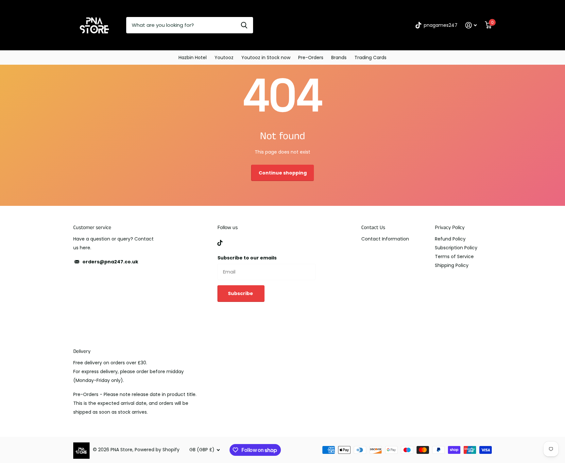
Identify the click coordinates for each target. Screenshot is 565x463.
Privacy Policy (450, 227)
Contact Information (385, 239)
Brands (339, 57)
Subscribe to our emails (247, 258)
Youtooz (223, 57)
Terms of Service (454, 256)
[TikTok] (220, 243)
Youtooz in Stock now (265, 57)
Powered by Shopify (157, 449)
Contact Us (373, 227)
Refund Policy (450, 239)
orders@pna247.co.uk (110, 261)
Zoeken (244, 25)
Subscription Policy (456, 247)
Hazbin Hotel (193, 57)
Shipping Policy (452, 265)
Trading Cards (370, 57)
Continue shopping (283, 173)
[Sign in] (471, 25)
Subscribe (241, 293)
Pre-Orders (310, 57)
